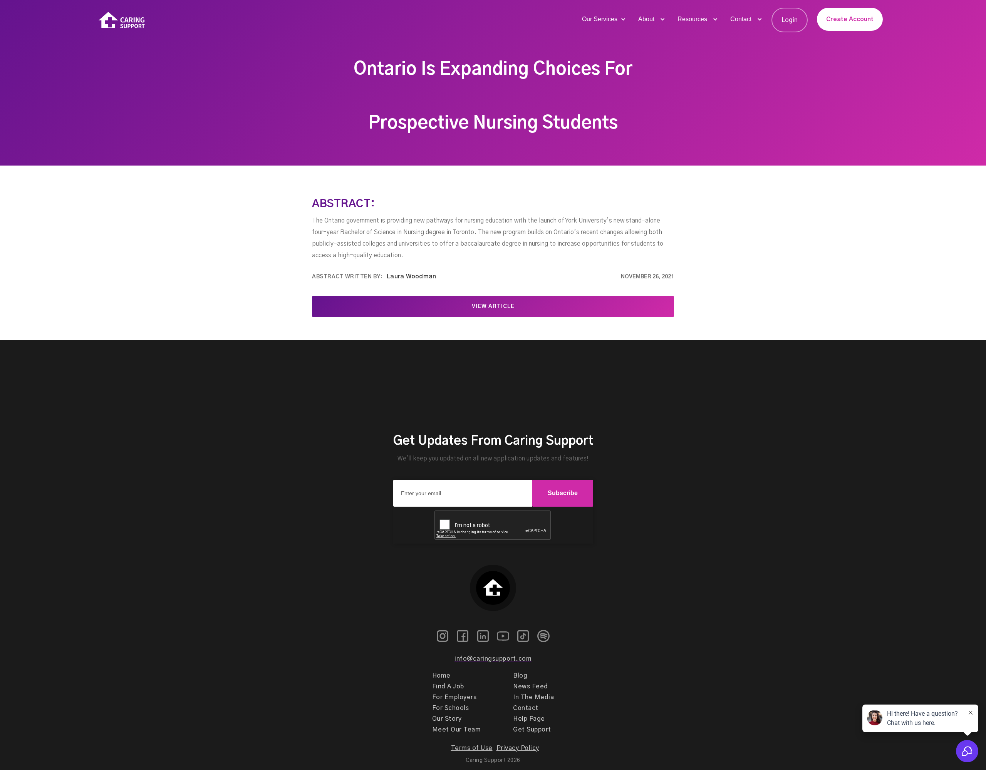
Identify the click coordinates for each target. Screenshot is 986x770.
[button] (603, 19)
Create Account (850, 19)
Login (789, 20)
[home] (122, 20)
